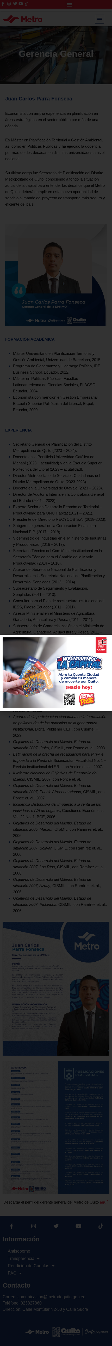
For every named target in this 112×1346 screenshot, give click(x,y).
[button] (105, 642)
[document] (56, 673)
